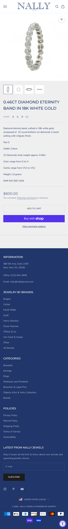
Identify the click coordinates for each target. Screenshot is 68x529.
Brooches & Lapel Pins (15, 387)
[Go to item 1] (8, 89)
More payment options (34, 226)
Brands (7, 397)
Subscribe (14, 477)
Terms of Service (11, 431)
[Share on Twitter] (17, 117)
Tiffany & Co (9, 331)
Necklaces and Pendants (15, 381)
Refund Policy (10, 420)
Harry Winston (11, 320)
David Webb (9, 309)
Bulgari (7, 299)
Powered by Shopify (45, 506)
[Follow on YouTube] (22, 489)
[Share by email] (27, 117)
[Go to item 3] (29, 89)
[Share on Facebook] (13, 117)
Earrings (7, 370)
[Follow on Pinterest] (13, 489)
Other (6, 342)
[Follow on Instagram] (5, 489)
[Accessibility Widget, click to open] (62, 523)
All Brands (8, 347)
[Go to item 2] (18, 89)
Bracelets (8, 365)
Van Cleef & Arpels (13, 337)
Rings (6, 376)
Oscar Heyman (10, 326)
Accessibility (9, 437)
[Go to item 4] (39, 89)
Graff (6, 315)
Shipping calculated (26, 197)
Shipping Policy (11, 426)
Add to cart (34, 208)
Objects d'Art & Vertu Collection (19, 392)
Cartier (6, 304)
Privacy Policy (10, 415)
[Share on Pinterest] (22, 117)
